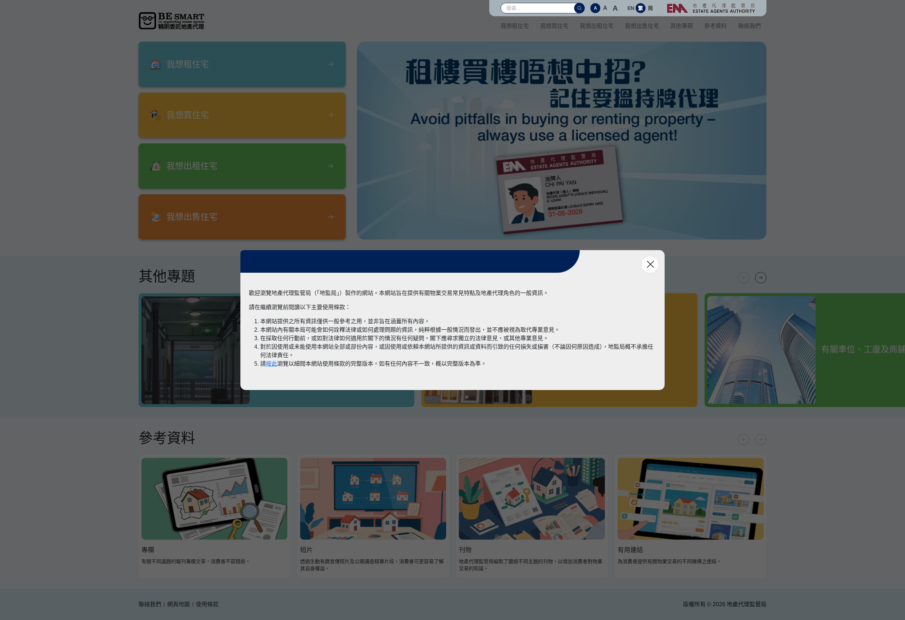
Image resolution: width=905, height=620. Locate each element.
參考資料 (715, 26)
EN (630, 8)
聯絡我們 (749, 26)
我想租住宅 (515, 26)
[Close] (650, 264)
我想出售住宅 (642, 26)
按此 (271, 364)
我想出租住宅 (597, 26)
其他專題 (681, 26)
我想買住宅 (554, 26)
